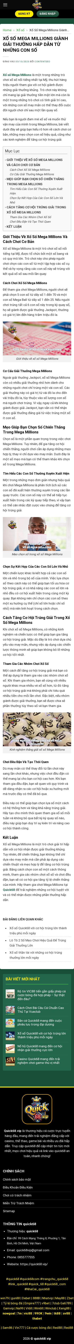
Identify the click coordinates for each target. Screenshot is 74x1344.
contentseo (42, 61)
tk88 (57, 1313)
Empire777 (31, 1303)
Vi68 (29, 1308)
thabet (37, 1318)
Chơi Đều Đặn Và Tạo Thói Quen (30, 221)
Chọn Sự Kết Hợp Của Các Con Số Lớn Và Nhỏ (36, 200)
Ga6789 (65, 1303)
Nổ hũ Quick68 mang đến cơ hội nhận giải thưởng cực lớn (39, 1048)
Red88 (57, 1328)
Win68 (38, 1308)
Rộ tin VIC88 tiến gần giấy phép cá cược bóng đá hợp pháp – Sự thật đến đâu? (41, 995)
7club (56, 1303)
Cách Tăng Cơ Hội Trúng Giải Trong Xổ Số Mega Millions (36, 209)
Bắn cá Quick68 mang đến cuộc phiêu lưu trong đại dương (39, 1022)
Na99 (20, 1308)
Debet (26, 1298)
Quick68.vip (12, 1131)
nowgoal (9, 1313)
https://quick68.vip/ (34, 1264)
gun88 (15, 1298)
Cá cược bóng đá (39, 1328)
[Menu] (5, 5)
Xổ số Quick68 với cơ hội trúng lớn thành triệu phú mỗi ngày (41, 1035)
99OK (38, 1313)
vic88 (28, 1313)
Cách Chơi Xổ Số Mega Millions (30, 169)
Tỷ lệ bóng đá (12, 1303)
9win (48, 1313)
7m (19, 1313)
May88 (60, 1298)
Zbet (70, 1298)
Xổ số (20, 30)
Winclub (51, 1308)
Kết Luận (14, 226)
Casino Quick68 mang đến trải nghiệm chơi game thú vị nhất (38, 1061)
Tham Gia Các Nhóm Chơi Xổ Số (30, 217)
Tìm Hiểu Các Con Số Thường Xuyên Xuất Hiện (36, 191)
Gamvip (9, 1308)
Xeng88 (64, 1308)
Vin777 (19, 1328)
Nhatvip (47, 1298)
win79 (4, 1298)
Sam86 (7, 1328)
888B (36, 1298)
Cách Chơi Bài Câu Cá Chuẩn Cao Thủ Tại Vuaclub (40, 1009)
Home (7, 30)
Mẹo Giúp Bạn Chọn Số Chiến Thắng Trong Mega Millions (35, 181)
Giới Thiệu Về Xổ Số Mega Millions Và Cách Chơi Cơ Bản (35, 162)
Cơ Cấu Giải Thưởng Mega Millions (32, 174)
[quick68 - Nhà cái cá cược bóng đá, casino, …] (37, 4)
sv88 (66, 1313)
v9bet (46, 1303)
